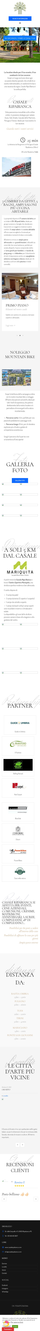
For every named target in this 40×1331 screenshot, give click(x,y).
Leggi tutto (9, 325)
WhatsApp (5, 1292)
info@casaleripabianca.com (13, 1252)
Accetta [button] (15, 1326)
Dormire (4, 1264)
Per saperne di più (17, 1322)
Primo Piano (17, 305)
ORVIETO (6, 1090)
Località (5, 1096)
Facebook (5, 1285)
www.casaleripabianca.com (13, 1247)
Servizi (4, 1270)
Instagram (5, 1288)
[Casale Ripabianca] (20, 8)
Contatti (4, 1273)
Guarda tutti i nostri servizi (20, 128)
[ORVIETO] (20, 1111)
